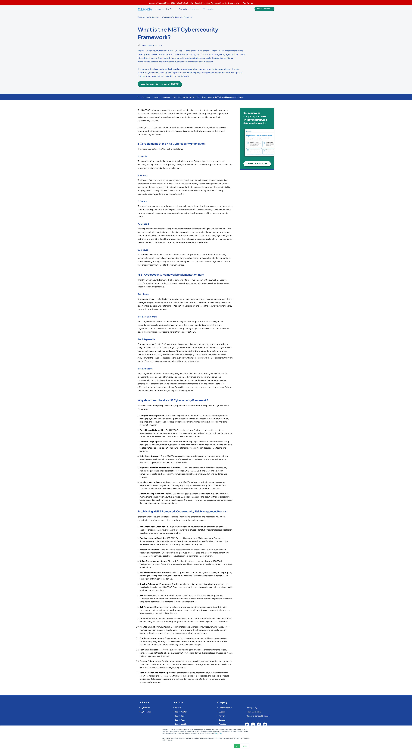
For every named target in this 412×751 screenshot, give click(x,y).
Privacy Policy (218, 733)
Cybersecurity (155, 17)
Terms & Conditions (254, 712)
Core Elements (144, 97)
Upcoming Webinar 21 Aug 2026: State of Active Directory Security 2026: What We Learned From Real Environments (201, 3)
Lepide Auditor (180, 712)
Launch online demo (264, 9)
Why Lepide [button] (208, 9)
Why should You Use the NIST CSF (186, 97)
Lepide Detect (180, 716)
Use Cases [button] (170, 9)
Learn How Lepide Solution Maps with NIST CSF (160, 84)
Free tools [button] (183, 9)
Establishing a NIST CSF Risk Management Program (222, 97)
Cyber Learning (143, 17)
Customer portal (225, 708)
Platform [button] (159, 9)
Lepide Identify (181, 724)
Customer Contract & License (258, 716)
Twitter (253, 724)
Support (222, 712)
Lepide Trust (180, 720)
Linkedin (247, 724)
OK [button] (237, 746)
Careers (222, 720)
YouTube (265, 724)
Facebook (259, 724)
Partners (222, 716)
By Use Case (146, 712)
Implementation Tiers (161, 97)
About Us (222, 724)
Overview (178, 708)
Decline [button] (245, 746)
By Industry (145, 708)
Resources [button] (194, 9)
